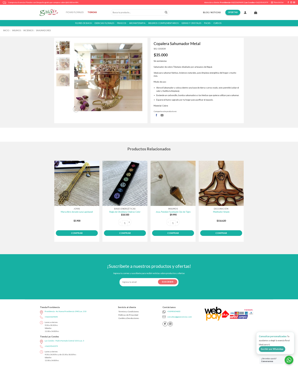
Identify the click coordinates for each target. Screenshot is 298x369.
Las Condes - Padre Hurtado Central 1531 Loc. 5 (64, 341)
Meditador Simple (221, 212)
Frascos (121, 23)
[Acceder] (245, 12)
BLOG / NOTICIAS (212, 12)
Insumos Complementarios (163, 23)
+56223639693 (237, 2)
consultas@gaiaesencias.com (179, 317)
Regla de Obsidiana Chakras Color (124, 212)
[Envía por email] (162, 115)
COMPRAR (77, 233)
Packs (207, 23)
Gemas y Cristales (191, 23)
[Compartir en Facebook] (156, 115)
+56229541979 (261, 2)
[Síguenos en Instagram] (291, 2)
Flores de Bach (83, 23)
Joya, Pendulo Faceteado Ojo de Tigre (173, 212)
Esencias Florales (104, 23)
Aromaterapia (137, 23)
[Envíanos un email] (294, 2)
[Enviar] (166, 12)
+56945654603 (173, 311)
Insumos (16, 30)
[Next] (139, 77)
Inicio (6, 30)
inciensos (28, 30)
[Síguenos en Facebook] (288, 2)
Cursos (217, 23)
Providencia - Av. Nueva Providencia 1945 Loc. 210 (65, 311)
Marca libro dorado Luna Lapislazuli (77, 212)
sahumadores (43, 30)
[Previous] (77, 77)
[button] (277, 2)
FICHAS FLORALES (75, 12)
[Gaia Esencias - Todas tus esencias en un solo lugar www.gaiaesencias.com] (50, 12)
